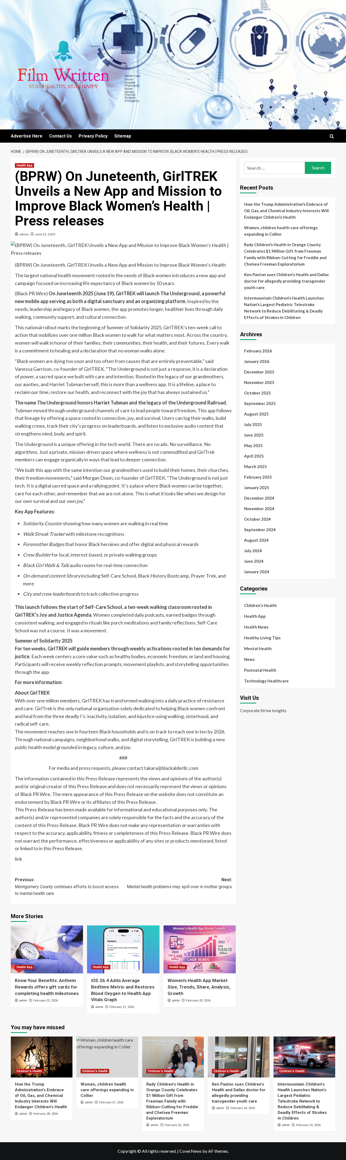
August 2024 (256, 540)
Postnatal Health (260, 670)
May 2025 (253, 445)
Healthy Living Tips (262, 637)
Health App (24, 165)
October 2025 (257, 392)
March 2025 (255, 466)
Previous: (67, 886)
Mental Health (258, 648)
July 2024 (253, 550)
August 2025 (256, 413)
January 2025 (256, 487)
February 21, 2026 (121, 1007)
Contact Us (60, 136)
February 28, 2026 (45, 1114)
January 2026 (256, 361)
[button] (331, 136)
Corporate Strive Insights (263, 710)
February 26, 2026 (177, 1125)
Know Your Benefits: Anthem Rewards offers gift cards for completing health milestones (47, 987)
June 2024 (254, 561)
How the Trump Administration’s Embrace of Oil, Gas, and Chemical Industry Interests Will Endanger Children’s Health (286, 210)
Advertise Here (26, 136)
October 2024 (257, 519)
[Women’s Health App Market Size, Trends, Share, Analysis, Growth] (200, 949)
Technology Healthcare (266, 680)
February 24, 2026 (242, 1108)
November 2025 (259, 382)
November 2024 (259, 508)
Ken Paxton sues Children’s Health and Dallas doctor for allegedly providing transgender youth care (286, 281)
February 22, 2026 (45, 1000)
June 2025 (254, 435)
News (249, 659)
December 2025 (259, 371)
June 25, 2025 (45, 234)
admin (24, 234)
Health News (256, 626)
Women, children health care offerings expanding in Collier (281, 230)
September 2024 (260, 529)
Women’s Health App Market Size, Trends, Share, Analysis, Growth (199, 987)
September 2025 (260, 403)
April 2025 (254, 456)
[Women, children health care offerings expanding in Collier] (107, 1057)
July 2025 (253, 424)
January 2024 (256, 571)
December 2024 (259, 498)
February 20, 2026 (198, 1000)
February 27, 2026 (111, 1102)
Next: (179, 883)
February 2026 (258, 350)
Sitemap (122, 136)
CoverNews (190, 1151)
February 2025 (258, 477)
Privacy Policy (93, 136)
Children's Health (260, 605)
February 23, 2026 (308, 1125)
